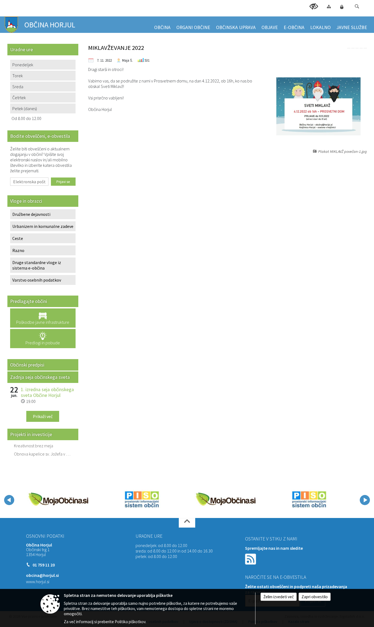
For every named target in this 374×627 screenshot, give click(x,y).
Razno (18, 250)
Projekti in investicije (31, 434)
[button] (357, 6)
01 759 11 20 (44, 565)
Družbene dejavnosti (31, 214)
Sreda (17, 86)
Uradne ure (149, 536)
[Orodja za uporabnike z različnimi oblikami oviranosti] (313, 6)
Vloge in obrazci (26, 201)
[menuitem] (162, 25)
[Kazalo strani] (329, 6)
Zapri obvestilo (314, 596)
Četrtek (19, 97)
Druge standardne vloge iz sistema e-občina (36, 265)
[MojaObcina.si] (58, 499)
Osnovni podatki (45, 536)
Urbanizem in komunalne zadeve (42, 226)
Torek (17, 75)
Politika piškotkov (130, 621)
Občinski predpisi (27, 365)
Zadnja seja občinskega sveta (40, 377)
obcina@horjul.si (42, 575)
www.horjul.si (37, 581)
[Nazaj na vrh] (187, 523)
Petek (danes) (24, 108)
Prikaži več (43, 416)
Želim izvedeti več (278, 596)
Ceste (17, 238)
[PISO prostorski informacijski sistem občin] (141, 499)
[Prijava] (342, 7)
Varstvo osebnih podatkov (36, 280)
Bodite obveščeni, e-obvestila (40, 136)
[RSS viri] (251, 558)
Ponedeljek (22, 64)
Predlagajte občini (28, 301)
